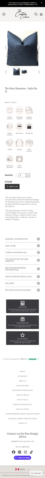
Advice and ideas (22, 385)
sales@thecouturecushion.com (22, 441)
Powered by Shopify (28, 475)
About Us (22, 381)
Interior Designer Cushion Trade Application (22, 414)
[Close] (41, 2)
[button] (3, 14)
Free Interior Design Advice (22, 390)
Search (22, 371)
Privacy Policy (22, 400)
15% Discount (22, 376)
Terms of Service (22, 395)
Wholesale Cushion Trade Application (22, 418)
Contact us (22, 423)
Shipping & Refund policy (22, 404)
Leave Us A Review (22, 409)
